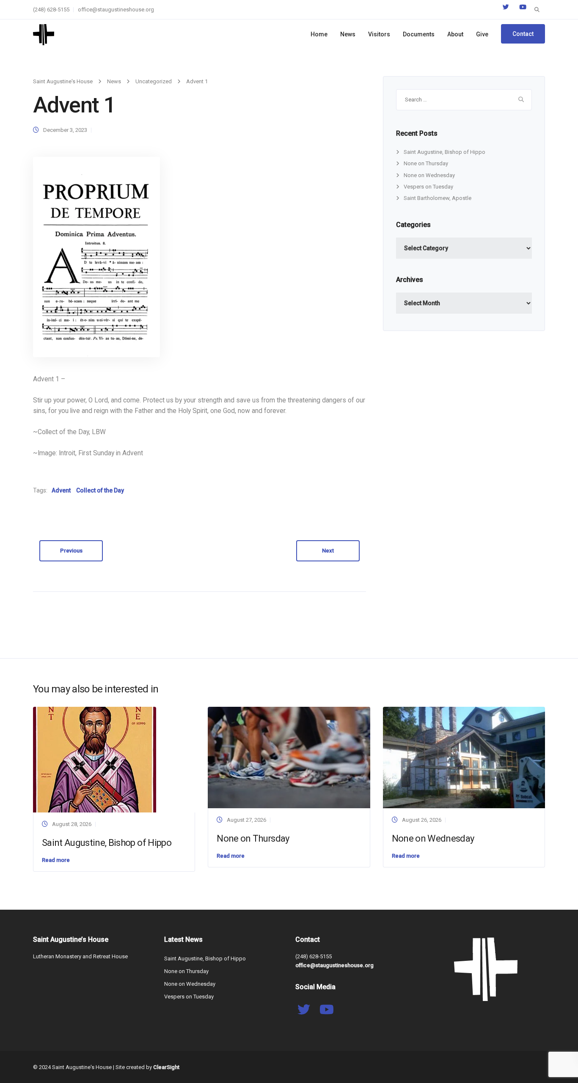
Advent (61, 490)
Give (482, 34)
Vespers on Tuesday (428, 186)
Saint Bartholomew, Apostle (437, 198)
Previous (71, 550)
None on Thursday (426, 163)
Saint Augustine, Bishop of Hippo (444, 152)
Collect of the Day (100, 490)
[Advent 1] (96, 257)
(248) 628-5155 (51, 9)
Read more (56, 860)
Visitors (379, 34)
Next (328, 550)
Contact (523, 33)
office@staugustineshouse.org (116, 9)
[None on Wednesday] (464, 757)
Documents (419, 34)
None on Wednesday (429, 175)
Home (319, 34)
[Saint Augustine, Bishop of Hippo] (94, 759)
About (455, 34)
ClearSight (166, 1067)
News (347, 34)
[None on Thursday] (289, 757)
